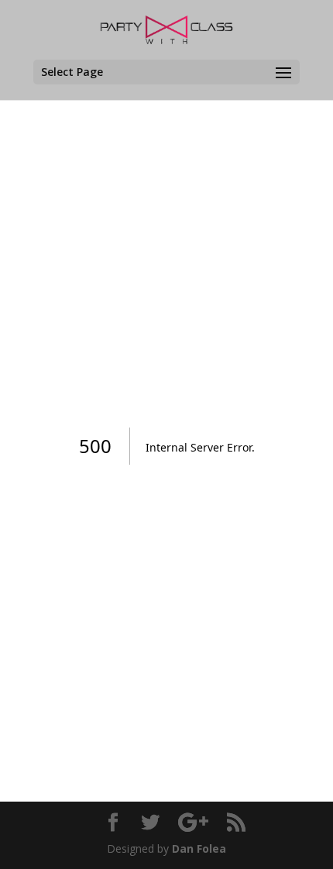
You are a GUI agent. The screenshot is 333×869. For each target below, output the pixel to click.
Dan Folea (199, 848)
